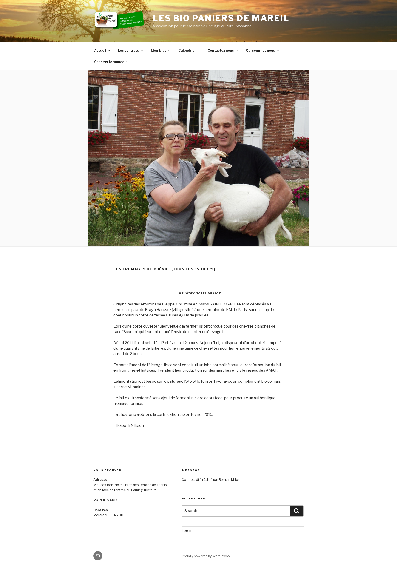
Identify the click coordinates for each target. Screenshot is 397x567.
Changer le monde (109, 62)
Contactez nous (221, 50)
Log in (186, 531)
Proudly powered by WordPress (206, 556)
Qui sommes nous (260, 50)
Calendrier (187, 50)
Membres (159, 50)
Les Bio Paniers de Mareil (221, 18)
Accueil (100, 50)
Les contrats (128, 50)
